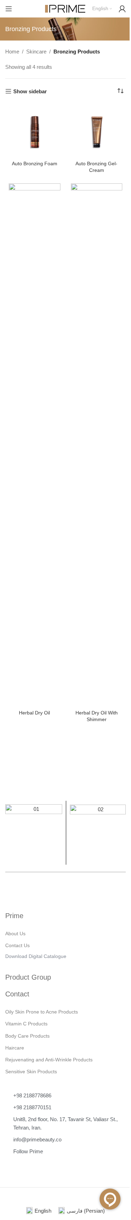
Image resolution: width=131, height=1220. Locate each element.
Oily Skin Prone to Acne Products (41, 1012)
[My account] (122, 9)
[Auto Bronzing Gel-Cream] (97, 132)
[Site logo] (65, 8)
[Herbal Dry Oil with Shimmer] (97, 445)
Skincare (36, 52)
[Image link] (33, 832)
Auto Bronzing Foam (34, 163)
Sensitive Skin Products (31, 1071)
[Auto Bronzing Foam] (34, 132)
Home (12, 52)
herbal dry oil (34, 713)
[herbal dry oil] (34, 445)
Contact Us (17, 945)
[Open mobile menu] (9, 9)
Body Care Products (27, 1036)
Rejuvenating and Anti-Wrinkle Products (49, 1059)
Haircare (14, 1048)
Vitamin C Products (26, 1023)
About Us (15, 933)
